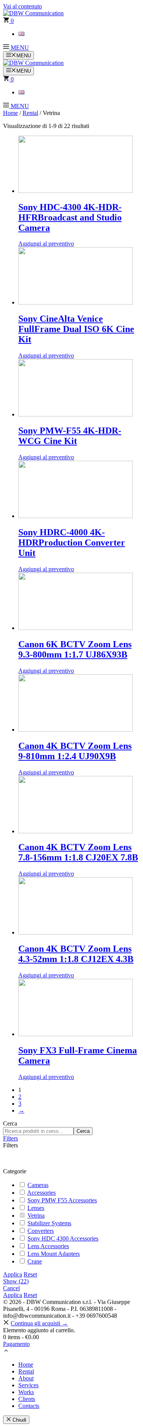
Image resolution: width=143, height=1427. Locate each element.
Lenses (35, 1208)
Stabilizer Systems (49, 1223)
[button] (16, 47)
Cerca (10, 1123)
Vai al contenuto (22, 6)
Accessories (41, 1192)
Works (26, 1392)
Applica (12, 1274)
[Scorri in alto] (6, 1351)
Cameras (37, 1185)
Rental (30, 113)
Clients (26, 1399)
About (26, 1378)
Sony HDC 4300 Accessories (62, 1238)
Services (28, 1385)
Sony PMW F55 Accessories (62, 1200)
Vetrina (36, 1215)
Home (10, 113)
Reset (30, 1274)
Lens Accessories (48, 1246)
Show (16, 1281)
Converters (40, 1231)
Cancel (11, 1288)
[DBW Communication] (33, 63)
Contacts (28, 1406)
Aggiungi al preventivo (46, 243)
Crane (34, 1261)
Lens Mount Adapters (53, 1253)
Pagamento (16, 1344)
